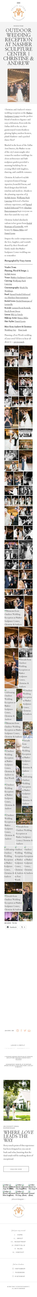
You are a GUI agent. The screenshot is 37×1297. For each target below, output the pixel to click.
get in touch (19, 342)
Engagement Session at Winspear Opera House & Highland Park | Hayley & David (18, 1065)
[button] (11, 350)
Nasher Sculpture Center (21, 277)
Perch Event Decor (12, 311)
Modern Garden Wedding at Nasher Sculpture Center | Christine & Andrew (19, 1058)
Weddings (18, 26)
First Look (22, 330)
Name (8, 1074)
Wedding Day (10, 330)
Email (8, 1079)
